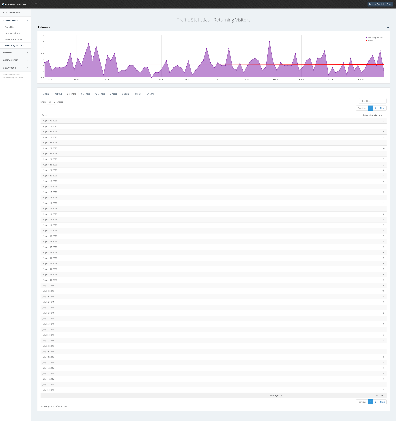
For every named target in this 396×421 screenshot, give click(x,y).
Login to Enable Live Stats (380, 4)
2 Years (113, 93)
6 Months (85, 93)
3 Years (125, 93)
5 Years (150, 93)
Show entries (52, 102)
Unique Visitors (12, 33)
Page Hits (9, 27)
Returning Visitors (14, 45)
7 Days (46, 93)
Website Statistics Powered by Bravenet (13, 76)
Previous (362, 108)
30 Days (58, 93)
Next (382, 108)
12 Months (100, 93)
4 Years (138, 93)
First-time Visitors (13, 39)
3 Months (71, 93)
